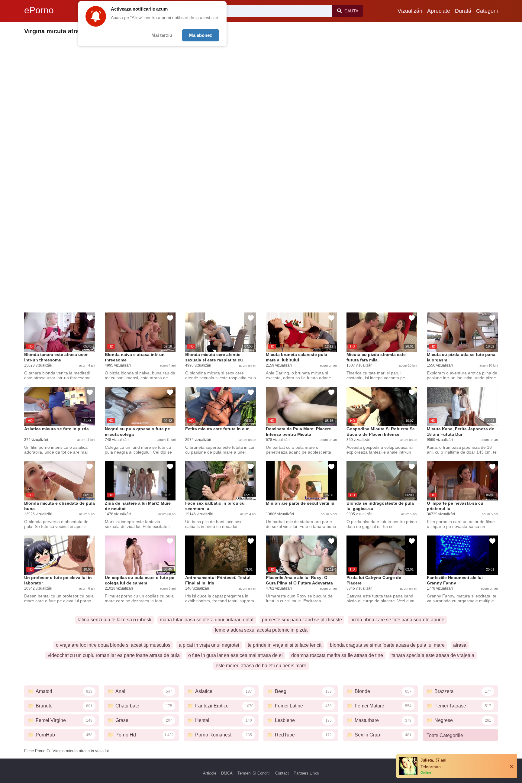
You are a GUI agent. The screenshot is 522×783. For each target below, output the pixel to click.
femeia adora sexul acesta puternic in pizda (261, 630)
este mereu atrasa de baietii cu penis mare (261, 665)
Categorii (487, 11)
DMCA (227, 773)
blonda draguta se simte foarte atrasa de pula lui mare (387, 645)
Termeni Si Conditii (253, 773)
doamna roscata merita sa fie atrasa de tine (337, 655)
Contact (282, 773)
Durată (463, 11)
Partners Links (306, 773)
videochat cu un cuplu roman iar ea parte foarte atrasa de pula (114, 655)
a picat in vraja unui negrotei (209, 645)
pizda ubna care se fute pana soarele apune (397, 619)
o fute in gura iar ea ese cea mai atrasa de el (235, 655)
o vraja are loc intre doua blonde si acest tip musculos (113, 645)
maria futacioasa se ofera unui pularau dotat (206, 619)
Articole (209, 773)
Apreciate (438, 11)
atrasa (459, 645)
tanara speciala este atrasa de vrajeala (433, 655)
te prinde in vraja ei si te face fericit (284, 645)
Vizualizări (410, 11)
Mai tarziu (161, 35)
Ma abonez (200, 35)
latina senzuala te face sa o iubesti (114, 619)
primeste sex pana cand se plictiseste (302, 619)
